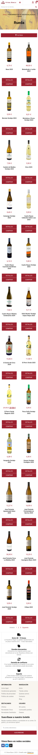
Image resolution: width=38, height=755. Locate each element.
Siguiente (25, 627)
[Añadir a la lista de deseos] (15, 43)
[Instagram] (10, 745)
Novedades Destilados (8, 712)
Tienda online (23, 691)
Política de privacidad (8, 694)
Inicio (21, 688)
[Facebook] (3, 745)
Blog (20, 699)
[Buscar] (36, 7)
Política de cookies (7, 696)
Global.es (30, 752)
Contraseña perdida (25, 710)
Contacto (22, 696)
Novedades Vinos (7, 710)
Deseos (21, 712)
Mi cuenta (22, 707)
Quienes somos (24, 694)
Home (5, 14)
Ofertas (3, 707)
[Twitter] (7, 745)
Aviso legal (4, 688)
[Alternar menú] (20, 2)
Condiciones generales (8, 691)
